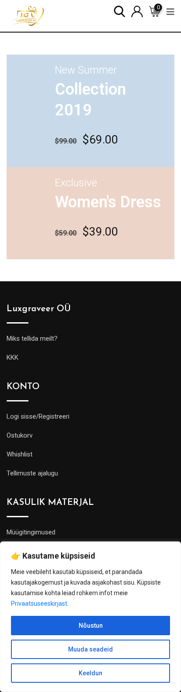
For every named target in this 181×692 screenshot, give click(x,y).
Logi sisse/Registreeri (38, 416)
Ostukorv (20, 435)
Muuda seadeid (90, 649)
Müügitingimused (31, 532)
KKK (12, 357)
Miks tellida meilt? (32, 338)
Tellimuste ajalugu (32, 473)
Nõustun (91, 625)
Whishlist (20, 454)
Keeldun (90, 673)
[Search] (119, 11)
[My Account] (137, 11)
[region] (90, 616)
